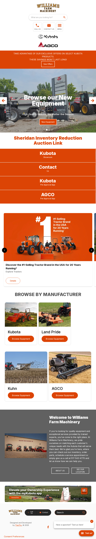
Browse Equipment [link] (21, 339)
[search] (64, 17)
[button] (37, 27)
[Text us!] (86, 533)
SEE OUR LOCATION (80, 470)
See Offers (48, 64)
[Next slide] (91, 250)
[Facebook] (48, 527)
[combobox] (48, 17)
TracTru (18, 525)
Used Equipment (46, 122)
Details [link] (13, 281)
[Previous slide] (4, 250)
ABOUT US (60, 471)
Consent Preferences (14, 536)
